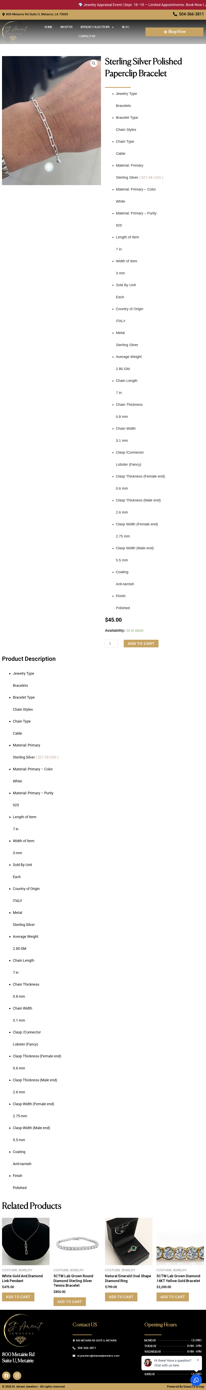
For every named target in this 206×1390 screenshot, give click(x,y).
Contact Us (87, 36)
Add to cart (141, 644)
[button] (93, 63)
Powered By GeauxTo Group (185, 1386)
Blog (125, 27)
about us (66, 27)
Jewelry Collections (94, 27)
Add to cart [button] (18, 1297)
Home (48, 27)
